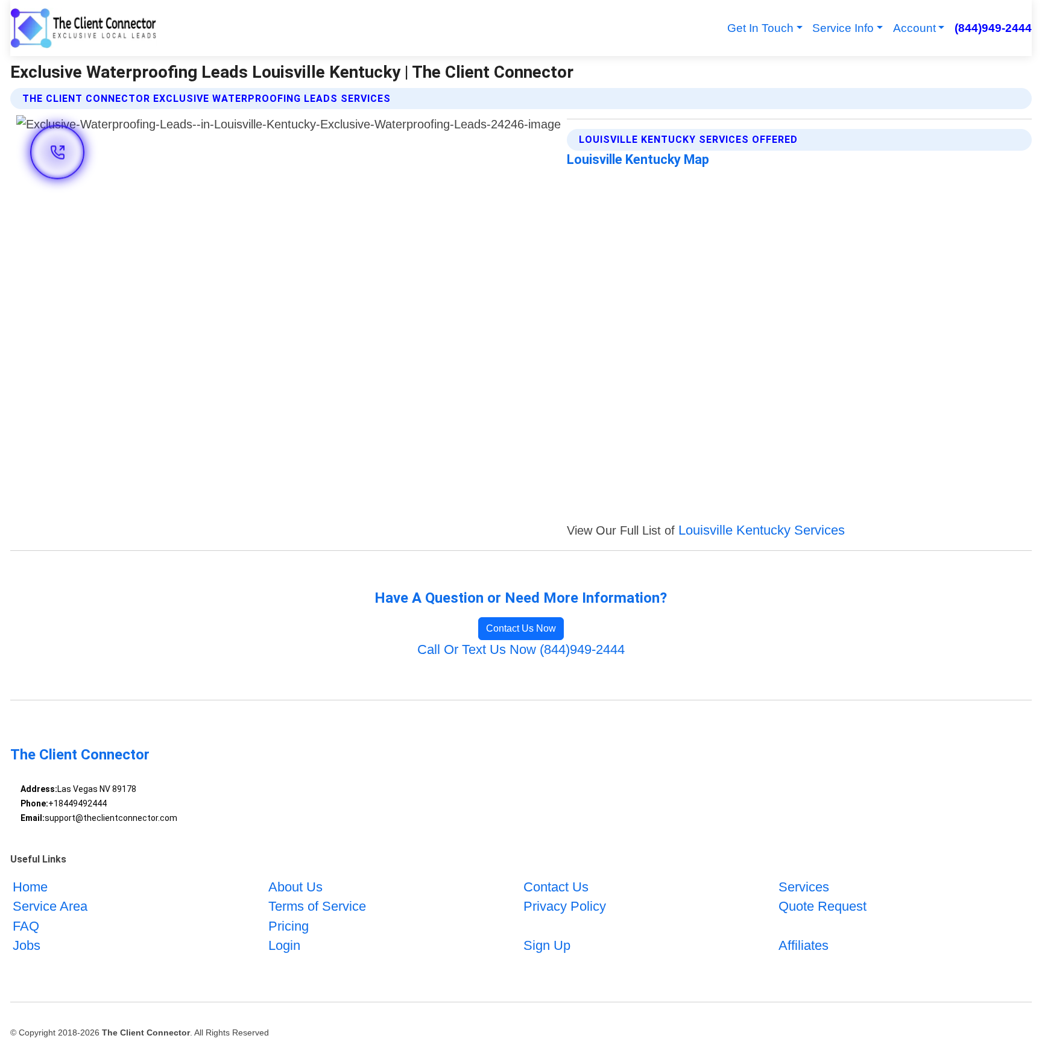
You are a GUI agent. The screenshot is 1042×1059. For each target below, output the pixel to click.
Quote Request (822, 906)
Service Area (50, 906)
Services (803, 886)
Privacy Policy (564, 906)
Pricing (288, 926)
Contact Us (556, 886)
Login (284, 945)
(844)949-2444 (993, 28)
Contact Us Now (521, 628)
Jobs (26, 945)
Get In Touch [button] (760, 28)
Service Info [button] (843, 28)
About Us (295, 886)
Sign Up (546, 945)
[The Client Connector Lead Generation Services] (83, 28)
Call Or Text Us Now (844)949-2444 (521, 649)
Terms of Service (317, 906)
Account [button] (914, 28)
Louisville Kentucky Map (638, 159)
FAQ (26, 926)
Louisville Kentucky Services (761, 530)
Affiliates (803, 945)
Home (30, 886)
